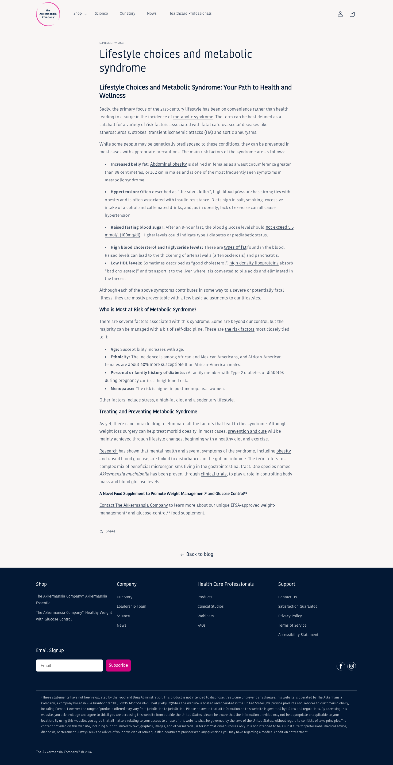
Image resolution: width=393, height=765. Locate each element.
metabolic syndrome (193, 117)
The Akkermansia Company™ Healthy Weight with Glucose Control (74, 616)
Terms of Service (292, 626)
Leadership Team (131, 607)
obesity (283, 451)
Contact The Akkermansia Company (133, 506)
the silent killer (194, 192)
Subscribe (118, 665)
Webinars (206, 616)
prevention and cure (247, 432)
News (121, 626)
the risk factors (240, 329)
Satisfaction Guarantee (298, 607)
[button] (78, 13)
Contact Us (287, 597)
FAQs (202, 626)
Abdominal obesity (168, 164)
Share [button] (110, 531)
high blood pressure (232, 192)
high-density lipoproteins (254, 263)
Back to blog (199, 554)
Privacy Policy (290, 616)
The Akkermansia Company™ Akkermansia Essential (71, 600)
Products (205, 597)
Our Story (124, 597)
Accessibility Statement (298, 635)
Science (123, 616)
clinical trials (214, 474)
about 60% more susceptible (156, 365)
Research (108, 451)
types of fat (235, 247)
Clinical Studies (211, 607)
